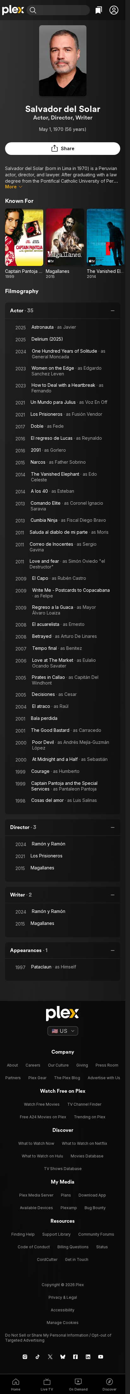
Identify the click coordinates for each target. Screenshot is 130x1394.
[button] (114, 10)
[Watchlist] (98, 10)
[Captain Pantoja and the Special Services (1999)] (24, 244)
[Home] (13, 10)
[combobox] (64, 10)
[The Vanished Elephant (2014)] (106, 244)
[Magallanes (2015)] (65, 244)
